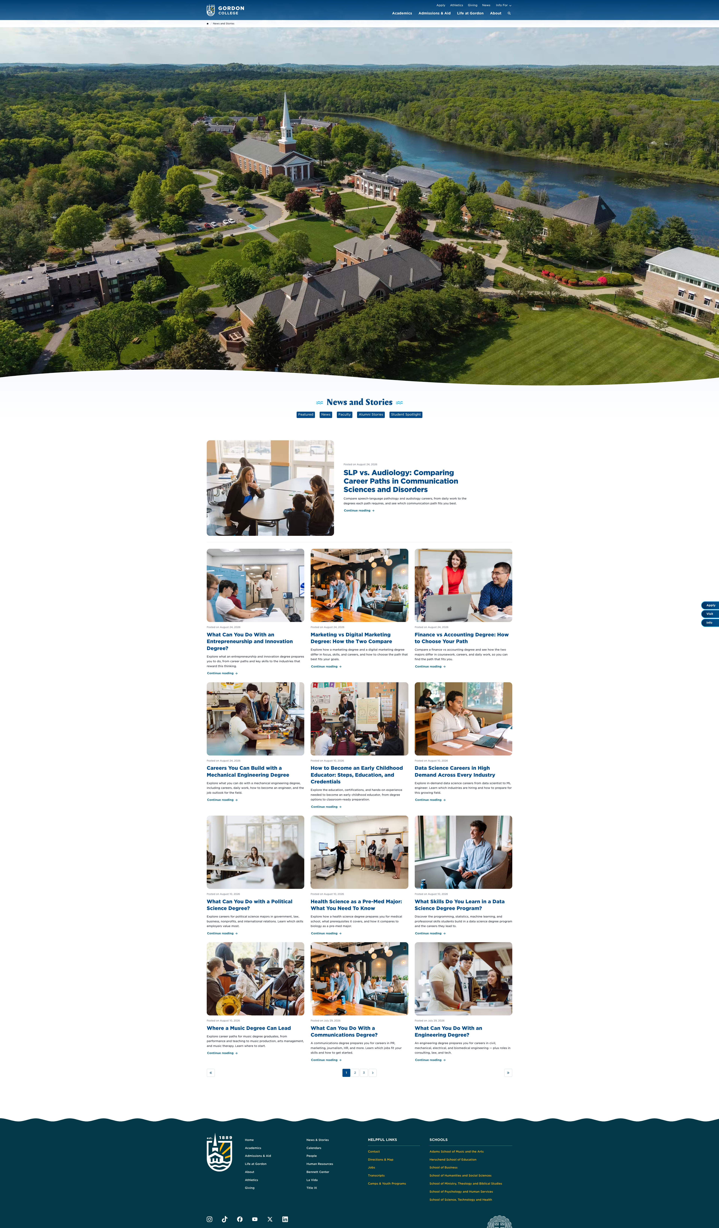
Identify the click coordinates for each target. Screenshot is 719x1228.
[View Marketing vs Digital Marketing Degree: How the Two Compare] (359, 609)
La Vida (312, 1180)
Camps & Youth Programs (387, 1183)
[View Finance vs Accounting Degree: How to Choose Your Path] (463, 609)
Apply (440, 5)
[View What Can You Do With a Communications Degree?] (359, 1002)
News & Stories (318, 1140)
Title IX (312, 1188)
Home (249, 1140)
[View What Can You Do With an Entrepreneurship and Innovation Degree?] (255, 612)
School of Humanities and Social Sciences (461, 1175)
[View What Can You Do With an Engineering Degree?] (463, 1002)
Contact (374, 1151)
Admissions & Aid (434, 13)
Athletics (456, 5)
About (495, 13)
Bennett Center (318, 1172)
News (486, 5)
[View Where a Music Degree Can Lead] (255, 998)
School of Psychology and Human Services (461, 1191)
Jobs (371, 1167)
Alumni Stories (371, 415)
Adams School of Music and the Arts (457, 1151)
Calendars (314, 1148)
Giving (472, 5)
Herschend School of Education (453, 1159)
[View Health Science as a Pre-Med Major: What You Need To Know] (359, 876)
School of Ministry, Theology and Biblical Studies (466, 1183)
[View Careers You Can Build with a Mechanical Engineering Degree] (255, 742)
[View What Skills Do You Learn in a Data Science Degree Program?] (463, 876)
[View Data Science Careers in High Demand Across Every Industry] (463, 742)
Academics (402, 13)
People (312, 1156)
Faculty (345, 415)
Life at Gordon (470, 13)
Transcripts (376, 1175)
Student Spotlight (406, 415)
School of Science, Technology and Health (461, 1199)
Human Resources (320, 1164)
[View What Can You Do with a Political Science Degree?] (255, 876)
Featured (305, 415)
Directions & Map (380, 1159)
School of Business (443, 1167)
